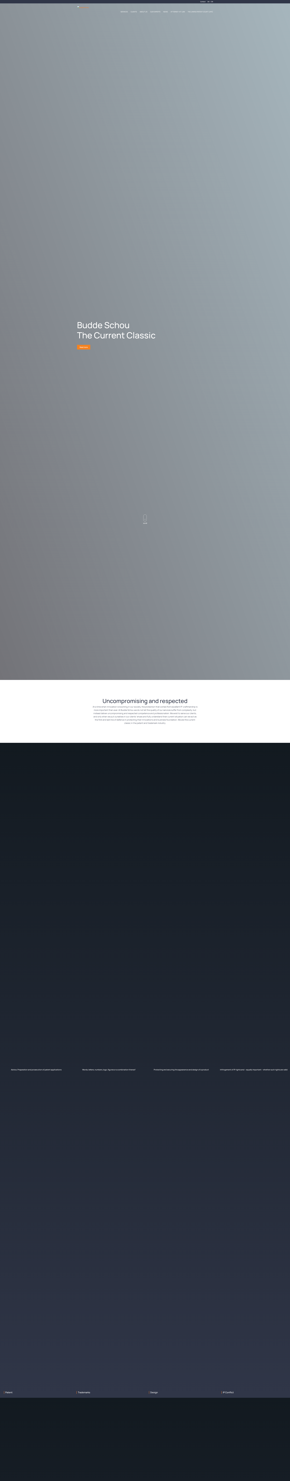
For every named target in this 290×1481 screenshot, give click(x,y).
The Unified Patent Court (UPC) (200, 12)
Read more (84, 347)
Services (124, 12)
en (212, 2)
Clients (134, 12)
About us (143, 12)
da (208, 2)
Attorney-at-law (178, 12)
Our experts (155, 12)
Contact (203, 2)
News (165, 12)
